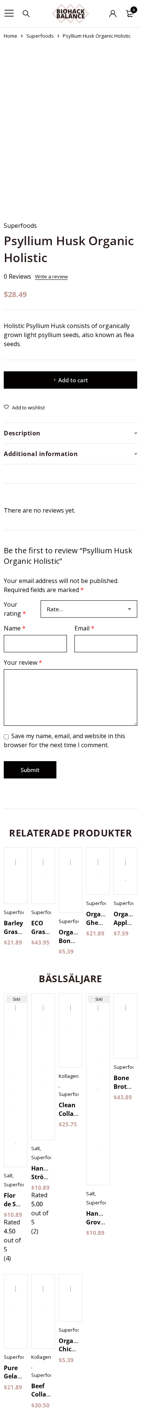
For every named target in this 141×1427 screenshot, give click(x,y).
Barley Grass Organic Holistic (15, 935)
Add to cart (73, 380)
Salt (8, 1175)
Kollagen (69, 1076)
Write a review (51, 276)
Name (15, 628)
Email (84, 628)
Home (10, 35)
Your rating (15, 609)
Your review (23, 662)
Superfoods (40, 35)
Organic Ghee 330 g (98, 922)
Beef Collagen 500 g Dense (44, 1398)
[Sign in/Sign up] (112, 13)
